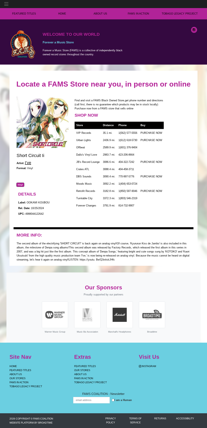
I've (28, 162)
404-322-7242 (126, 161)
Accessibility (185, 418)
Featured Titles (24, 13)
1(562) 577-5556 (127, 132)
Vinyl (20, 185)
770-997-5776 (126, 176)
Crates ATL (82, 169)
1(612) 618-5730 (127, 140)
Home (13, 366)
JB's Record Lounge (88, 161)
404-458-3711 (126, 169)
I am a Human (123, 400)
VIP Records (83, 132)
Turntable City (84, 198)
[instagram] (194, 29)
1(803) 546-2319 (127, 198)
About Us (100, 13)
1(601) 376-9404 (127, 147)
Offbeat (80, 147)
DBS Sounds (83, 176)
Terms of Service (135, 420)
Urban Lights (83, 140)
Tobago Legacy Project (180, 13)
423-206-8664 (126, 154)
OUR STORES (17, 378)
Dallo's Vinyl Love (86, 154)
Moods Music (84, 183)
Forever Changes (86, 205)
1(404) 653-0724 (127, 183)
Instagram (148, 366)
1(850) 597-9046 (127, 191)
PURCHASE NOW (151, 132)
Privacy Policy (110, 420)
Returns (160, 418)
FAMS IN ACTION (138, 13)
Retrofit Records (85, 191)
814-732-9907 (126, 205)
